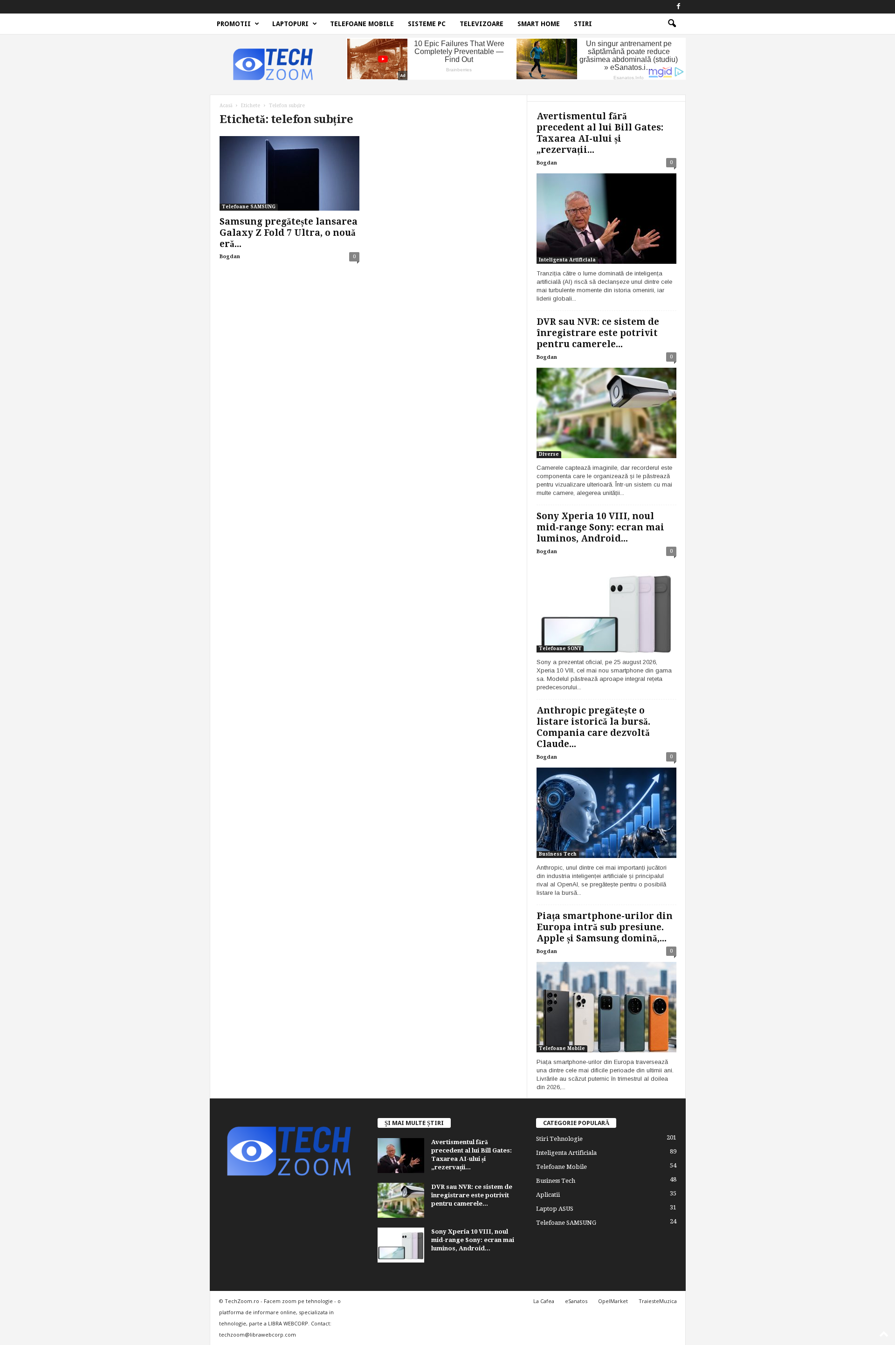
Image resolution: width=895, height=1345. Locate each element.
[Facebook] (678, 7)
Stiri (583, 23)
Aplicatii (548, 1194)
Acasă (226, 105)
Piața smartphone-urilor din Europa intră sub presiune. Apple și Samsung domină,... (605, 927)
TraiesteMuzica (658, 1300)
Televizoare (481, 23)
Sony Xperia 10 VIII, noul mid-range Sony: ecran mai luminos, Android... (600, 527)
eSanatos (576, 1300)
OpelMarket (613, 1300)
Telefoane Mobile (362, 23)
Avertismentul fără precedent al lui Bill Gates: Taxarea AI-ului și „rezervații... (600, 133)
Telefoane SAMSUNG (248, 206)
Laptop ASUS (554, 1208)
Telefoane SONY (560, 648)
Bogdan (230, 257)
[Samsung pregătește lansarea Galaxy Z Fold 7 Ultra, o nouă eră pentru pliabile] (289, 173)
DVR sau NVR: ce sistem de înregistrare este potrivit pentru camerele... (598, 333)
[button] (671, 24)
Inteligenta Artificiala (567, 259)
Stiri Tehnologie (559, 1138)
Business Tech (558, 854)
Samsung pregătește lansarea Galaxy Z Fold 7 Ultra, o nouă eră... (289, 232)
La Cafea (543, 1300)
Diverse (549, 454)
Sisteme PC (427, 23)
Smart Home (538, 23)
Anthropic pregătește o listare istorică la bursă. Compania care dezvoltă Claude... (593, 727)
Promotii (234, 23)
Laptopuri (290, 23)
